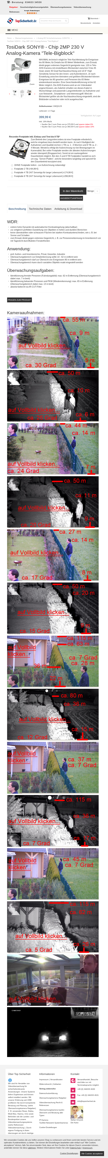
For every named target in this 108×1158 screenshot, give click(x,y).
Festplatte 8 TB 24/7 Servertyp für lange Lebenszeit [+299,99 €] (43, 176)
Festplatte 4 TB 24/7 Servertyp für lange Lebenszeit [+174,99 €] (43, 172)
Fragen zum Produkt (19, 300)
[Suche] (66, 21)
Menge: (90, 191)
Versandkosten (56, 1079)
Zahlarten (57, 1084)
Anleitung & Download (68, 208)
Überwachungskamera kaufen (51, 1110)
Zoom (32, 84)
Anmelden (96, 23)
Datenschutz (75, 1148)
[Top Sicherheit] (21, 21)
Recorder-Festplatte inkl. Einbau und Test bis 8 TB (34, 137)
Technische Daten (40, 208)
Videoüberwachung (16, 1128)
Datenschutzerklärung (48, 1093)
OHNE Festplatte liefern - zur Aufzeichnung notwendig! (39, 165)
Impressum (44, 1079)
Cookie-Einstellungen (48, 1127)
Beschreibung (17, 208)
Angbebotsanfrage (71, 198)
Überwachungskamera (17, 1108)
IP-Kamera (43, 1120)
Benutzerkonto (86, 23)
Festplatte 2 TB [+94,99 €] (26, 169)
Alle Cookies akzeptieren (92, 1153)
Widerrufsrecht (45, 1084)
